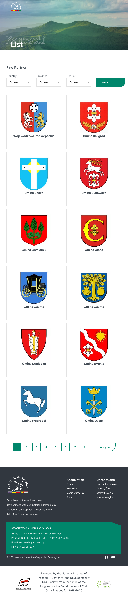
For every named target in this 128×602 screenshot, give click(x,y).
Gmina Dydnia (94, 363)
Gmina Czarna (34, 306)
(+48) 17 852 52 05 (35, 537)
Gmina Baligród (94, 136)
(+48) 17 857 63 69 (58, 537)
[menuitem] (79, 484)
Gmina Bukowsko (94, 193)
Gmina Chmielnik (34, 250)
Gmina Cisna (94, 250)
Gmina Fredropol (34, 420)
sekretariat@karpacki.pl (32, 542)
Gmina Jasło (94, 420)
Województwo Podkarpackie (34, 136)
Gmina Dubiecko (34, 363)
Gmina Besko (34, 193)
